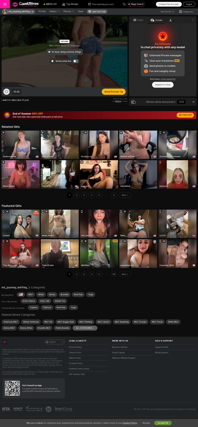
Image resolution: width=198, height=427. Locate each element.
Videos (54, 11)
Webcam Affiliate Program (123, 358)
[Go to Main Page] (25, 4)
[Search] (124, 4)
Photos (68, 11)
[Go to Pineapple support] (49, 409)
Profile (42, 11)
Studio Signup (118, 353)
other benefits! (168, 79)
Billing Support (161, 353)
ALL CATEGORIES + (85, 328)
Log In (189, 4)
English (52, 342)
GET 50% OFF (185, 115)
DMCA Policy (75, 358)
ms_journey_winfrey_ (15, 287)
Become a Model (119, 347)
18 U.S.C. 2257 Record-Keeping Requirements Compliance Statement (165, 409)
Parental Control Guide (79, 369)
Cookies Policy (76, 363)
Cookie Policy (129, 423)
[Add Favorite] (6, 92)
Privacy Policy (75, 347)
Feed (80, 11)
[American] (21, 294)
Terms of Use (75, 353)
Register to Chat (162, 85)
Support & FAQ (161, 347)
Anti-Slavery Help (77, 374)
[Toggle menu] (5, 4)
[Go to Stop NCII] (64, 409)
